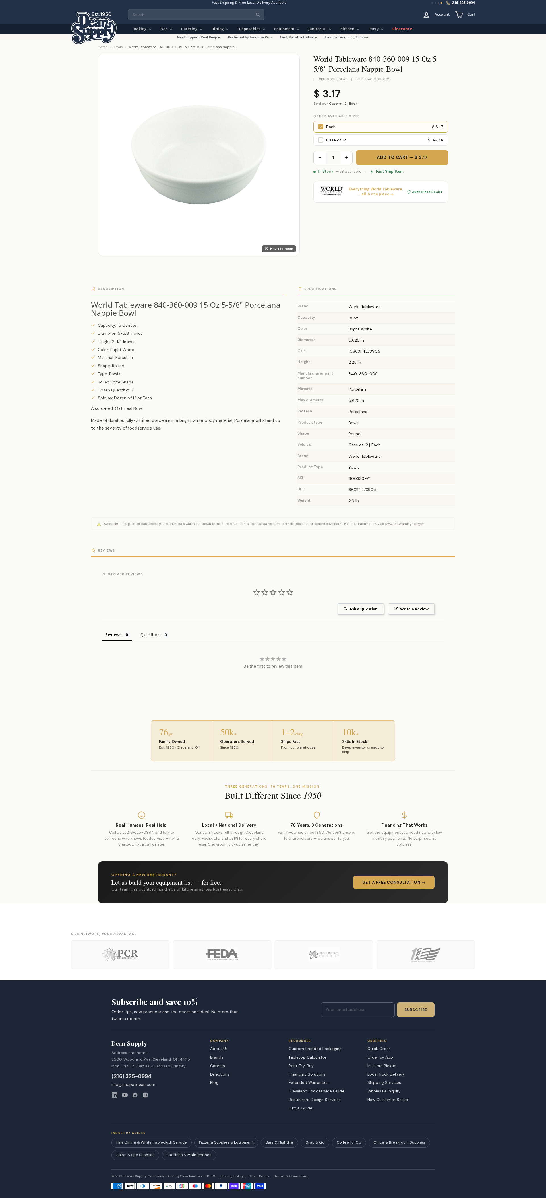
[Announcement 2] (435, 3)
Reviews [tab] (113, 634)
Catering (189, 28)
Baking (141, 28)
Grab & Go (314, 1142)
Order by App (380, 1057)
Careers (217, 1065)
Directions (220, 1074)
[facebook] (135, 1095)
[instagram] (145, 1095)
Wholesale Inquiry (384, 1091)
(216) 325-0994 (131, 1076)
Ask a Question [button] (363, 608)
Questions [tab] (150, 634)
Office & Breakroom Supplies (399, 1142)
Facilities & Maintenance (189, 1154)
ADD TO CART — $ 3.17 (402, 157)
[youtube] (125, 1095)
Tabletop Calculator (307, 1057)
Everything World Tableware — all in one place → (375, 191)
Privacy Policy (232, 1176)
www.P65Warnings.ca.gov (404, 524)
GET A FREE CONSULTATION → (394, 882)
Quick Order (378, 1048)
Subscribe (415, 1010)
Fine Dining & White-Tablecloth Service (151, 1142)
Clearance (402, 28)
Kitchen (347, 28)
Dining (218, 28)
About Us (219, 1048)
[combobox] (196, 14)
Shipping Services (384, 1082)
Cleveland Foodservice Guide (316, 1091)
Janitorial (318, 28)
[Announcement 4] (441, 3)
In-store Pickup (381, 1065)
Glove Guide (300, 1108)
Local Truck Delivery (386, 1074)
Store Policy (259, 1176)
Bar (164, 28)
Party (374, 28)
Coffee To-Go (349, 1142)
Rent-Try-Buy (301, 1065)
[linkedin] (114, 1095)
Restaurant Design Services (315, 1099)
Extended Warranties (308, 1082)
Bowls (118, 47)
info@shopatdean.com (133, 1084)
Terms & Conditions (291, 1176)
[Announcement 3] (438, 3)
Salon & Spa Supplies (135, 1154)
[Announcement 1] (432, 3)
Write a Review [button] (414, 608)
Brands (216, 1057)
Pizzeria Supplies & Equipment (226, 1142)
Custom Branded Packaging (315, 1048)
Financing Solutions (307, 1074)
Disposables (249, 28)
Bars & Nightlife (279, 1142)
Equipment (284, 28)
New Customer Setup (387, 1099)
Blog (214, 1082)
